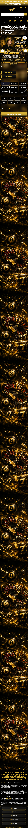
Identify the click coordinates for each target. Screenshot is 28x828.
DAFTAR (15, 815)
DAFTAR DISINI (8, 72)
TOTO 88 (8, 798)
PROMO (15, 808)
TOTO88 (3, 782)
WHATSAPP (15, 819)
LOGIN (14, 812)
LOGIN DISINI (8, 76)
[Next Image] (25, 51)
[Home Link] (9, 9)
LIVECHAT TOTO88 (14, 114)
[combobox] (12, 14)
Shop (2, 8)
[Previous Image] (2, 51)
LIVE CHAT (14, 823)
